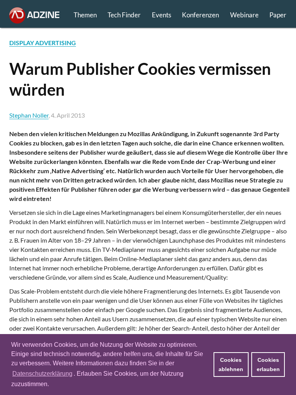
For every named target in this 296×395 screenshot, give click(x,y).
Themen (85, 15)
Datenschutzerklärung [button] (42, 373)
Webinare (244, 15)
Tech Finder (124, 15)
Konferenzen (200, 15)
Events (161, 15)
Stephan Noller (29, 115)
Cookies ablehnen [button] (231, 364)
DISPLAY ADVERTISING (42, 42)
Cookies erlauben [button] (268, 364)
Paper (277, 15)
